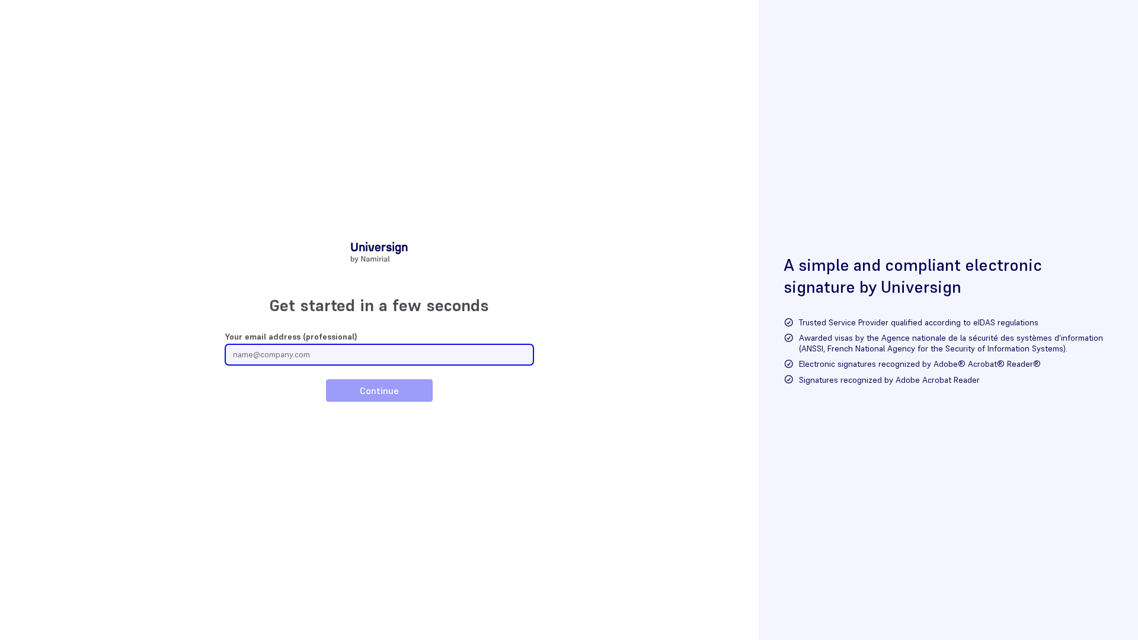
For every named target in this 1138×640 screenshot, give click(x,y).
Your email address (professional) (291, 336)
